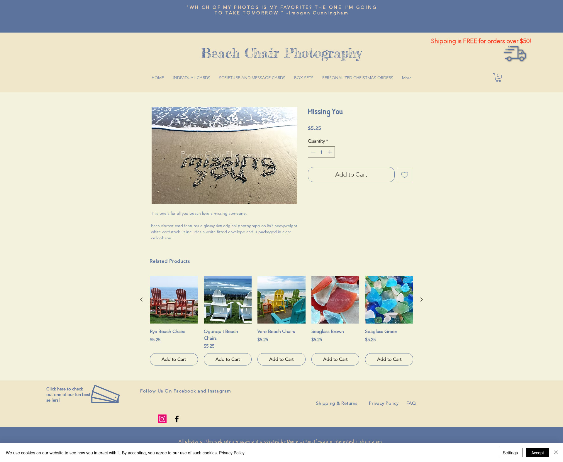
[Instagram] (162, 418)
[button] (498, 77)
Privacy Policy (384, 403)
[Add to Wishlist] (404, 174)
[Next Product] (421, 299)
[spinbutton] (321, 152)
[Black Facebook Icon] (176, 418)
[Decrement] (313, 152)
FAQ (411, 403)
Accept (537, 453)
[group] (281, 320)
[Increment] (330, 152)
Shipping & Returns (336, 403)
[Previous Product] (141, 299)
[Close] (555, 452)
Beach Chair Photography (281, 53)
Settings (510, 453)
